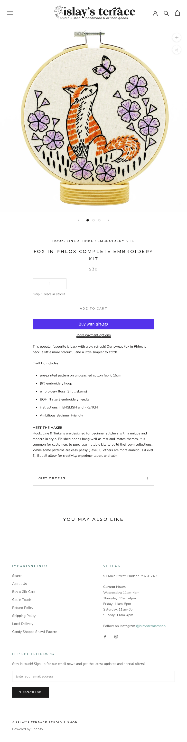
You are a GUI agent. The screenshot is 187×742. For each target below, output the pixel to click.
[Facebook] (105, 636)
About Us (19, 583)
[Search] (166, 13)
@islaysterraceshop (151, 626)
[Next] (109, 220)
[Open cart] (177, 13)
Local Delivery (22, 623)
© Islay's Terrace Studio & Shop (44, 722)
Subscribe (30, 692)
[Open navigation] (10, 13)
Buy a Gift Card (23, 591)
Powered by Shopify (27, 729)
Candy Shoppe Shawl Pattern (34, 631)
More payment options (93, 335)
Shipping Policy (24, 615)
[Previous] (78, 220)
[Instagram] (116, 636)
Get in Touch (21, 599)
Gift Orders (51, 478)
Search (17, 575)
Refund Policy (22, 607)
